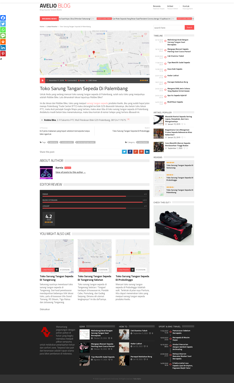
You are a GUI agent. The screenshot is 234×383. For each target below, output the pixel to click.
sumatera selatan (67, 142)
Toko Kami (137, 378)
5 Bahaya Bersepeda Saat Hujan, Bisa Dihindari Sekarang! (63, 18)
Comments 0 (72, 80)
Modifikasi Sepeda (175, 102)
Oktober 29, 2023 (100, 338)
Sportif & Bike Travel (101, 19)
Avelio (55, 5)
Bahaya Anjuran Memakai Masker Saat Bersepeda (182, 356)
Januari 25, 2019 (174, 137)
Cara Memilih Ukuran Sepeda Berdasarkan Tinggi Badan (177, 144)
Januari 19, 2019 (174, 124)
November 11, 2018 (56, 80)
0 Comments (64, 269)
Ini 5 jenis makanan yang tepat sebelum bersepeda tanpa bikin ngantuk (65, 132)
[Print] (3, 41)
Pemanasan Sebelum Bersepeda (181, 331)
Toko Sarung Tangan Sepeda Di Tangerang (56, 278)
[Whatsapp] (3, 30)
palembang (53, 142)
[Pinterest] (3, 53)
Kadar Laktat (173, 75)
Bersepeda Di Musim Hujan (181, 338)
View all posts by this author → (71, 172)
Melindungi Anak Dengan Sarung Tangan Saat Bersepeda (178, 42)
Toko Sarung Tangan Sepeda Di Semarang (179, 166)
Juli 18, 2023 (137, 359)
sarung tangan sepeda (97, 103)
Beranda (159, 7)
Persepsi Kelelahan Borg (178, 82)
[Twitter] (3, 24)
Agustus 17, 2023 (100, 359)
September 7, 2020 (175, 148)
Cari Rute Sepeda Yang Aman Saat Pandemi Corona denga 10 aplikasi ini (138, 18)
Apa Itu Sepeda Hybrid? (177, 95)
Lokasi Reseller (52, 26)
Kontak (188, 7)
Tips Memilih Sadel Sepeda (179, 62)
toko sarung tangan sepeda (86, 142)
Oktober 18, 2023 (100, 349)
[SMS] (3, 35)
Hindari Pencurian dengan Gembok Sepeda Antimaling (183, 346)
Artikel (172, 7)
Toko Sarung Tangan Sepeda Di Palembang (179, 191)
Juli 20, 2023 (137, 346)
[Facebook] (3, 18)
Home (42, 26)
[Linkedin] (3, 47)
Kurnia (82, 80)
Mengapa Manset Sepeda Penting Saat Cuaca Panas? (179, 50)
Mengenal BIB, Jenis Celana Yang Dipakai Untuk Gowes (179, 89)
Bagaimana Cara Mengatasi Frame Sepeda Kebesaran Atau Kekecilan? (178, 132)
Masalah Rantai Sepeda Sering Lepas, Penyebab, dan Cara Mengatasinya (178, 119)
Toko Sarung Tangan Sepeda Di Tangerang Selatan (94, 278)
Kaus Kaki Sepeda (175, 69)
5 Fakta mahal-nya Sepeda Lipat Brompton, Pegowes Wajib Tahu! (183, 365)
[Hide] (1, 59)
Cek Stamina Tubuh (176, 56)
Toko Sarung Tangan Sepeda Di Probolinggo (131, 130)
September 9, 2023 (140, 333)
